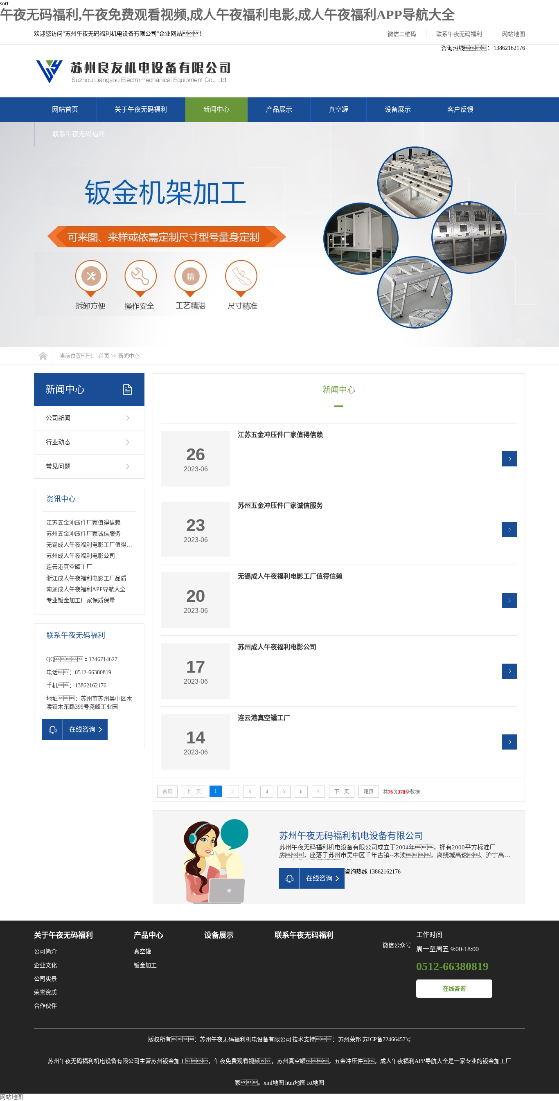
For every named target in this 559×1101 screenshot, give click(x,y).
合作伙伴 (45, 1006)
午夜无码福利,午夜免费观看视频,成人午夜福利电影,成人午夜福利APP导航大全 (227, 14)
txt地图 (315, 1083)
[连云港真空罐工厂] (509, 742)
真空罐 (338, 109)
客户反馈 (460, 109)
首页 (104, 356)
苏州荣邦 (349, 1039)
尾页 (369, 792)
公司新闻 (58, 418)
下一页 (341, 792)
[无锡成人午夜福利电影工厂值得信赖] (509, 600)
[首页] (43, 356)
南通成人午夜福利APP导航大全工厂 (91, 589)
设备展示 (398, 109)
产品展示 (279, 109)
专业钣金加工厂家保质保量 (80, 600)
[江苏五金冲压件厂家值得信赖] (509, 458)
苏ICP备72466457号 (386, 1039)
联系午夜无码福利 (459, 34)
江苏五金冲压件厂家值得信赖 (83, 523)
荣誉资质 (45, 992)
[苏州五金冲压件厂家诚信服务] (509, 529)
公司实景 (45, 979)
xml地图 (274, 1083)
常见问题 (58, 466)
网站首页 (65, 109)
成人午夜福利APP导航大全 (414, 1061)
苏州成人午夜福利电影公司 (80, 556)
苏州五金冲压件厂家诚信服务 (83, 534)
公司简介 (45, 951)
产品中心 (148, 935)
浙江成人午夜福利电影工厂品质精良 (92, 578)
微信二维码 (402, 34)
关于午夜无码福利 (141, 109)
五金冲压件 (348, 1061)
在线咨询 (454, 989)
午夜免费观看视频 (237, 1061)
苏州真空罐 (291, 1061)
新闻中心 (216, 109)
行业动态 (58, 442)
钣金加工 (145, 965)
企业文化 (45, 965)
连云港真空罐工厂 (69, 567)
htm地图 (295, 1083)
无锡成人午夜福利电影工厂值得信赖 (92, 545)
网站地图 (513, 34)
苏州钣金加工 (168, 1061)
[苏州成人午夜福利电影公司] (509, 671)
